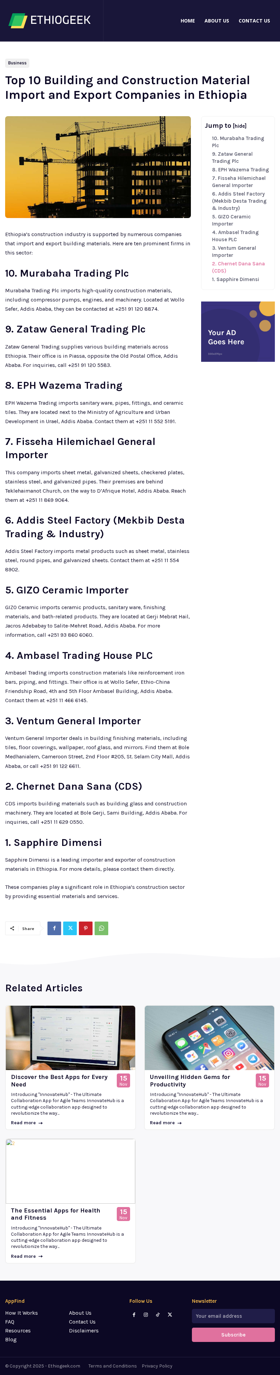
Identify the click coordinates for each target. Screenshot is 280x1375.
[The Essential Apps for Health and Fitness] (70, 1171)
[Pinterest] (86, 928)
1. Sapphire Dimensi (235, 279)
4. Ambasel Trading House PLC (235, 236)
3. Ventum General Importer (234, 251)
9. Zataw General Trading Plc (232, 157)
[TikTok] (158, 1315)
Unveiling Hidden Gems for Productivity (190, 1080)
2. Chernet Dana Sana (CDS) (238, 267)
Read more (23, 1123)
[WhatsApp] (101, 928)
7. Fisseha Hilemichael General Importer (239, 181)
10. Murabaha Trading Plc (238, 142)
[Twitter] (70, 928)
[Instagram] (146, 1315)
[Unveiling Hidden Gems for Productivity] (209, 1038)
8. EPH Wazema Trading (240, 170)
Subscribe (233, 1335)
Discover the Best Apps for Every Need (59, 1080)
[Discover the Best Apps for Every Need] (70, 1038)
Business (17, 62)
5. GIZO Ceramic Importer (231, 220)
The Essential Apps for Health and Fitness (55, 1214)
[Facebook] (54, 928)
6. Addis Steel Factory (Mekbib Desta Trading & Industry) (239, 201)
